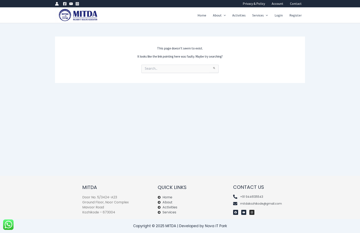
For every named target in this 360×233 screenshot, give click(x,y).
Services (258, 15)
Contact (296, 3)
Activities (239, 15)
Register (295, 15)
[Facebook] (65, 4)
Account (277, 3)
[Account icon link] (57, 4)
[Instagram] (77, 4)
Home (202, 15)
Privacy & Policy (254, 3)
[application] (224, 15)
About (217, 15)
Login (279, 15)
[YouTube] (71, 4)
